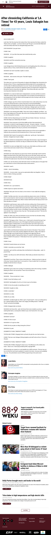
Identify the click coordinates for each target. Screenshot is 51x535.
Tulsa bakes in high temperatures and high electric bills (23, 495)
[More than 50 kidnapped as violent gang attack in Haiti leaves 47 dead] (10, 449)
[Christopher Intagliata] (4, 375)
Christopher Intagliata (15, 28)
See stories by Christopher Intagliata (17, 381)
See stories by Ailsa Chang (15, 393)
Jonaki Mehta (8, 28)
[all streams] (49, 6)
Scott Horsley (4, 497)
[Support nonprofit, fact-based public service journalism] (9, 412)
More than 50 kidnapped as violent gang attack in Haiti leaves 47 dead (34, 448)
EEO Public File (32, 518)
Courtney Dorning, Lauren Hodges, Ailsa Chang (10, 482)
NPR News (22, 425)
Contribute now (26, 417)
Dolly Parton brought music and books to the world (21, 481)
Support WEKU (32, 521)
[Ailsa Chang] (4, 389)
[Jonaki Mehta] (4, 363)
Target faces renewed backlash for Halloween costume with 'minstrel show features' (33, 429)
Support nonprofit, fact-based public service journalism (32, 408)
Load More (25, 510)
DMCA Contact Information (42, 522)
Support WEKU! (44, 2)
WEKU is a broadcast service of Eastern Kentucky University (23, 519)
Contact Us (41, 518)
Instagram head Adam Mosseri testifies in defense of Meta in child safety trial (34, 466)
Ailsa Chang (23, 28)
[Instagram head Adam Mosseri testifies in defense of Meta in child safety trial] (10, 466)
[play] (3, 6)
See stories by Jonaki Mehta (15, 367)
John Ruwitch (23, 470)
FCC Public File (21, 522)
